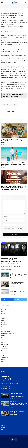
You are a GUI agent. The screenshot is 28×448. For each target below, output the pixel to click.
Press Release (4, 344)
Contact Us (3, 427)
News (2, 342)
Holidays (3, 335)
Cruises (3, 320)
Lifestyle (3, 340)
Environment (4, 324)
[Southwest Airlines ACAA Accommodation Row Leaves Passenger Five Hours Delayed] (14, 249)
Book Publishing (5, 313)
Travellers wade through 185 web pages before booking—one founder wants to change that (12, 141)
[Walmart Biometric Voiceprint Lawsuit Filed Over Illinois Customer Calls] (5, 284)
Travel (3, 243)
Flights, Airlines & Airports (7, 331)
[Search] (26, 2)
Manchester (9, 104)
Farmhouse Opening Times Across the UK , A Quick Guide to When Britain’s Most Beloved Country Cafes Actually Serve (13, 187)
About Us (3, 425)
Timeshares (4, 348)
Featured (3, 326)
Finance (3, 329)
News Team (10, 111)
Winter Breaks (4, 361)
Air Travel (3, 309)
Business (3, 316)
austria (3, 104)
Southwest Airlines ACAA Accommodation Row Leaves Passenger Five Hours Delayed (11, 260)
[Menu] (2, 2)
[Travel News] (14, 2)
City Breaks (4, 318)
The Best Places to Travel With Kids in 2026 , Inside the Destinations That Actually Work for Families (14, 164)
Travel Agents (4, 357)
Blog (2, 311)
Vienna (15, 104)
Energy (3, 322)
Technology (4, 346)
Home (3, 5)
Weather (3, 359)
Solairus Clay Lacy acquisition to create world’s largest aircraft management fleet (18, 291)
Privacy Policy (4, 429)
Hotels (2, 337)
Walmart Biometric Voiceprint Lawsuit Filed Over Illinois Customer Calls (17, 284)
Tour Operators (4, 350)
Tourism (3, 353)
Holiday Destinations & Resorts (8, 333)
